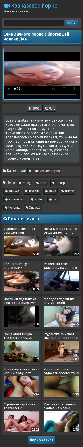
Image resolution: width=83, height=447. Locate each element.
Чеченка (14, 208)
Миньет (13, 191)
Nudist (69, 191)
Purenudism (16, 199)
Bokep (60, 183)
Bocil (43, 183)
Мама (52, 191)
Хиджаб (34, 208)
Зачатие (33, 191)
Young (26, 183)
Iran (55, 199)
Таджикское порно (45, 171)
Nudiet (38, 199)
